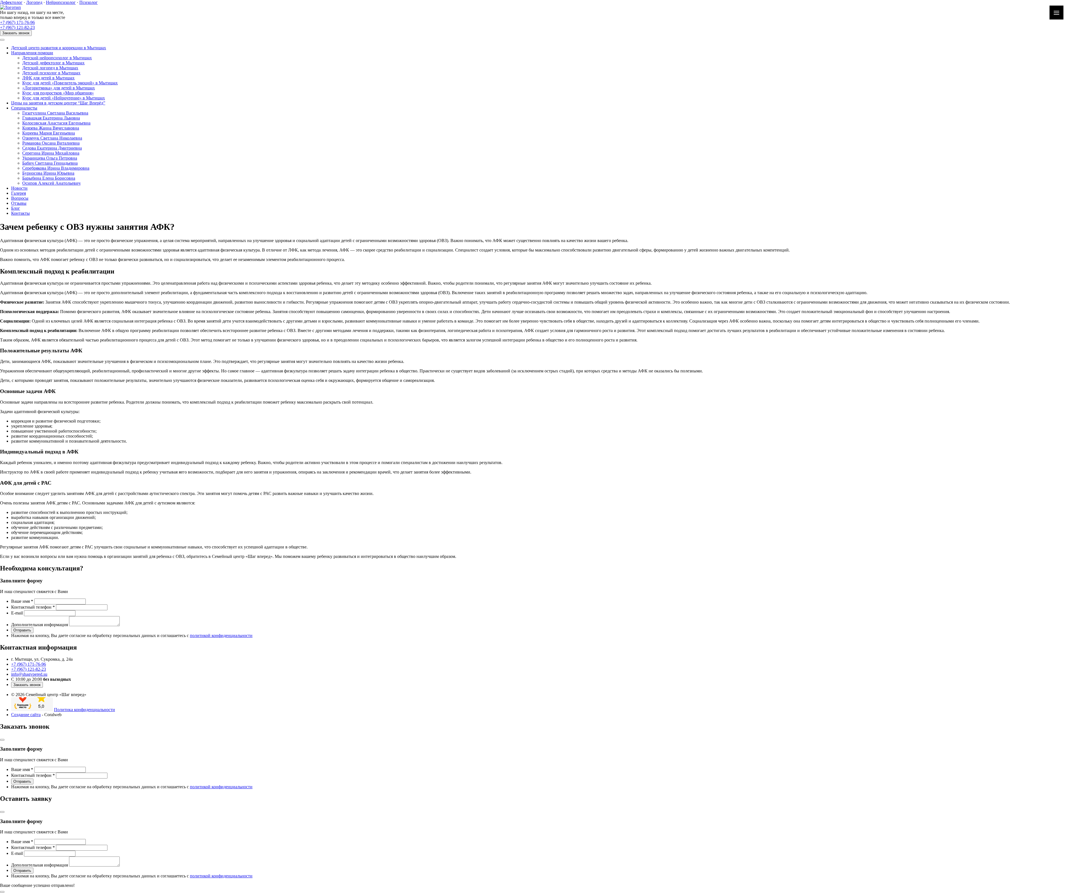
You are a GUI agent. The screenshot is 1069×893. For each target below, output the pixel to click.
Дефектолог (11, 2)
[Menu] (1056, 12)
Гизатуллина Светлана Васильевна (55, 113)
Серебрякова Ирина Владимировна (55, 168)
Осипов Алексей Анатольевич (51, 183)
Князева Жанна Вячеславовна (50, 128)
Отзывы (18, 203)
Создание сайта (26, 714)
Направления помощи (32, 52)
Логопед (34, 2)
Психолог (88, 2)
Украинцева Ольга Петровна (49, 158)
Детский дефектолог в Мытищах (53, 62)
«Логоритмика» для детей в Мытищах (58, 88)
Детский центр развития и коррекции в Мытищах (58, 47)
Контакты (20, 213)
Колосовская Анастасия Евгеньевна (56, 123)
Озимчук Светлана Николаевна (52, 138)
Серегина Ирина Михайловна (50, 153)
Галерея (18, 193)
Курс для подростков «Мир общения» (58, 93)
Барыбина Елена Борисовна (48, 178)
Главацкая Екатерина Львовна (51, 118)
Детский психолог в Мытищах (51, 72)
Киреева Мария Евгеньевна (48, 133)
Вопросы (19, 198)
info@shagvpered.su (29, 674)
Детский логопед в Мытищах (50, 67)
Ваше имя (22, 601)
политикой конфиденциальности (221, 635)
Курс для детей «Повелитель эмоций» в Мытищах (70, 82)
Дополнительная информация (39, 624)
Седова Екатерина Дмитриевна (52, 148)
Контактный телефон (33, 607)
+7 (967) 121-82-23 (17, 27)
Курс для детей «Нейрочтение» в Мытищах (63, 98)
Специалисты (24, 108)
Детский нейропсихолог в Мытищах (57, 57)
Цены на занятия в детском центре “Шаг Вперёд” (58, 103)
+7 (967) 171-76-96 (17, 22)
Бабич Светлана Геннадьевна (50, 163)
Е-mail (17, 613)
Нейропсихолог (61, 2)
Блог (15, 208)
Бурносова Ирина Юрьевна (48, 173)
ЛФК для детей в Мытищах (48, 77)
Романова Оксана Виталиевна (51, 143)
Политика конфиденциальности (84, 709)
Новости (19, 188)
